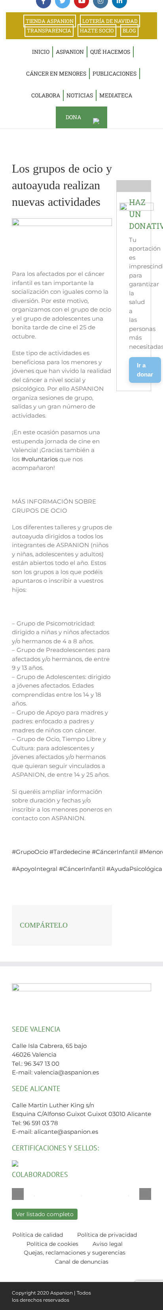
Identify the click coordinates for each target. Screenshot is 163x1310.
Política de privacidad (107, 1234)
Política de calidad (37, 1234)
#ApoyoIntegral (34, 869)
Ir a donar (145, 370)
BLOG (129, 30)
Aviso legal (108, 1243)
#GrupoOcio (30, 852)
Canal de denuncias (81, 1261)
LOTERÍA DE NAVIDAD (110, 21)
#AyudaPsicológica (134, 869)
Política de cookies (52, 1243)
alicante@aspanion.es (66, 1131)
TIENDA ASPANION (50, 21)
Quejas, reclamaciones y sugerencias (74, 1252)
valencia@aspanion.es (66, 1072)
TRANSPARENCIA (49, 30)
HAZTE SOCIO (97, 30)
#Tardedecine (69, 852)
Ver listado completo (45, 1214)
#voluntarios (39, 459)
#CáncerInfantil (115, 852)
